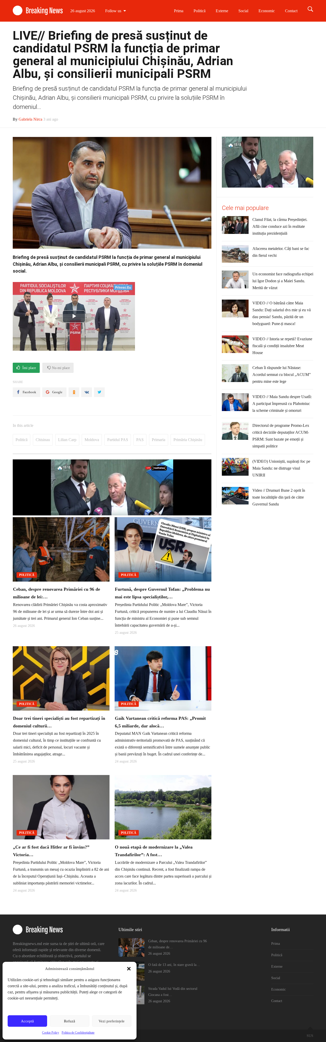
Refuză (69, 1021)
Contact (291, 11)
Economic (267, 11)
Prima (178, 11)
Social (243, 11)
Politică (200, 11)
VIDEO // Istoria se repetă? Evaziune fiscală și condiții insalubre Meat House (282, 346)
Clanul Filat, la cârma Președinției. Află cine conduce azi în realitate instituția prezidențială (279, 226)
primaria (158, 440)
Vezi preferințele (112, 1021)
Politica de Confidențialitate (78, 1032)
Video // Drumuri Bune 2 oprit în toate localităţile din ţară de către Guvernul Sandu (278, 497)
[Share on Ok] (74, 392)
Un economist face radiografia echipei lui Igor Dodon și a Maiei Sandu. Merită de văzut (282, 281)
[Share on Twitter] (99, 392)
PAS (140, 440)
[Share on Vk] (86, 392)
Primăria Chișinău (187, 440)
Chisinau (43, 440)
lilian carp (67, 440)
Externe (222, 11)
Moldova (92, 440)
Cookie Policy (50, 1032)
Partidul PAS (117, 440)
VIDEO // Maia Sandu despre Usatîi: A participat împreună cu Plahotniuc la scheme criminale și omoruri (282, 404)
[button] (128, 968)
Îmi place (28, 368)
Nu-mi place (60, 368)
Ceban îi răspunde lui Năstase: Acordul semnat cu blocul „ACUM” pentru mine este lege (281, 374)
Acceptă (27, 1021)
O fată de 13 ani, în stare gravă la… (174, 965)
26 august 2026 (82, 11)
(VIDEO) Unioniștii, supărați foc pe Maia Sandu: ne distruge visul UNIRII (281, 468)
